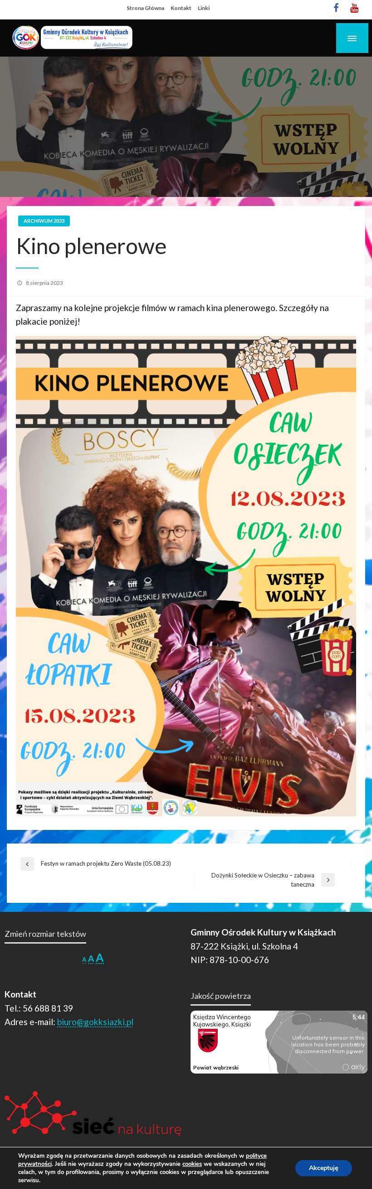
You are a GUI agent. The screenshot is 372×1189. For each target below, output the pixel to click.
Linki (204, 8)
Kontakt (181, 8)
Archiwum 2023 (44, 221)
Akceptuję (323, 1168)
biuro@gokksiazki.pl (95, 1021)
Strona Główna (145, 8)
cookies (192, 1164)
